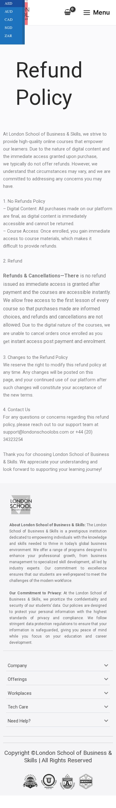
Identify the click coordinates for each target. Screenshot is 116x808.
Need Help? (19, 721)
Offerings (17, 679)
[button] (58, 665)
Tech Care (18, 707)
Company (17, 665)
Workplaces (20, 693)
